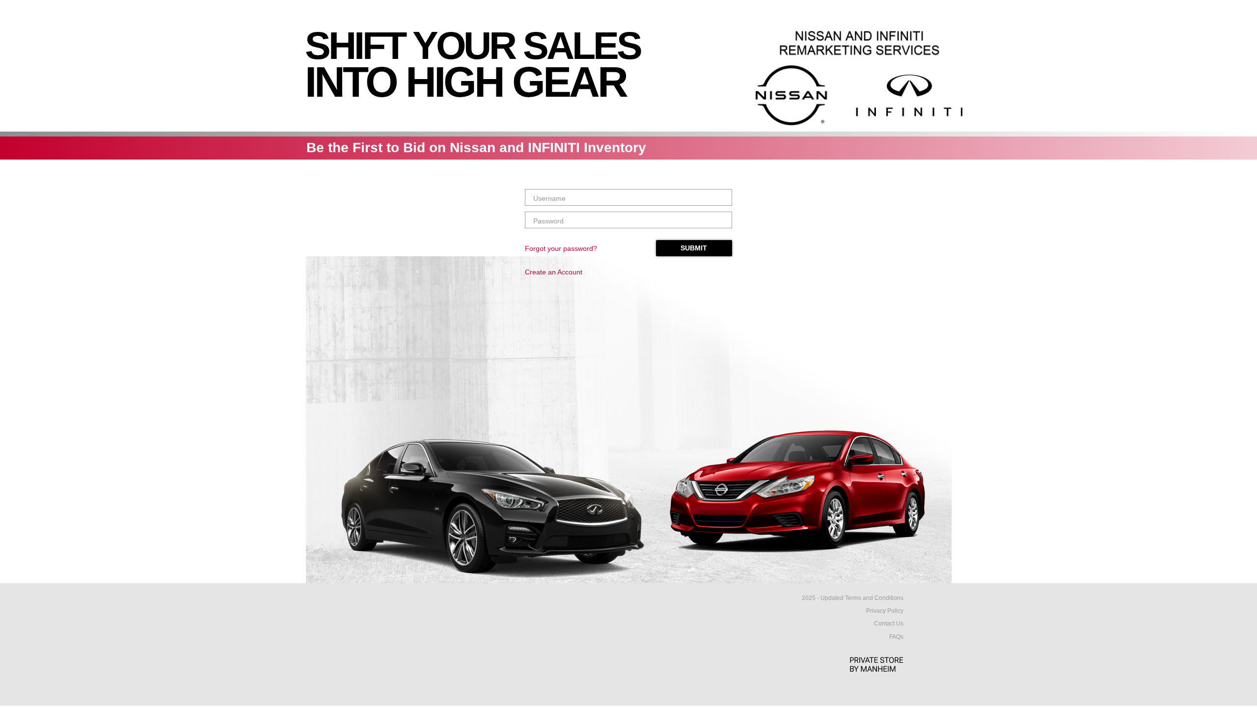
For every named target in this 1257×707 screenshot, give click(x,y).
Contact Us (888, 623)
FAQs (896, 636)
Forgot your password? (561, 248)
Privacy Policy (884, 610)
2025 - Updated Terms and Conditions (852, 598)
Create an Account (553, 272)
